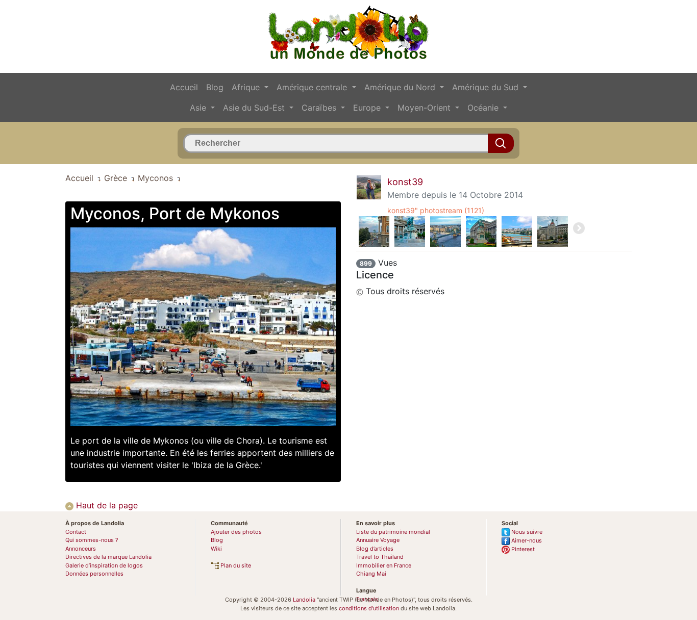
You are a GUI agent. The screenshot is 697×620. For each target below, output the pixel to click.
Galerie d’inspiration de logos (104, 565)
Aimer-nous (526, 540)
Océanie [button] (484, 107)
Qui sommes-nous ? (91, 540)
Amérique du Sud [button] (486, 87)
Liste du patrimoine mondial (393, 531)
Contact (75, 531)
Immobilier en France (383, 565)
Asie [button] (199, 107)
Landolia (304, 599)
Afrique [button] (247, 87)
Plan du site (235, 565)
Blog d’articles (374, 548)
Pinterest (522, 549)
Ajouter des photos (236, 531)
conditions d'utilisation (369, 608)
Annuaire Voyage (378, 540)
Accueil (184, 87)
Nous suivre (526, 531)
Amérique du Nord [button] (401, 87)
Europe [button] (368, 107)
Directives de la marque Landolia (108, 556)
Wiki (216, 548)
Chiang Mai (371, 573)
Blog (214, 87)
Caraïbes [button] (320, 107)
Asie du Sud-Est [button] (255, 107)
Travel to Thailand (380, 556)
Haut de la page (105, 505)
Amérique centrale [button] (313, 87)
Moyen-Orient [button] (425, 107)
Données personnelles (94, 573)
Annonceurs (80, 548)
